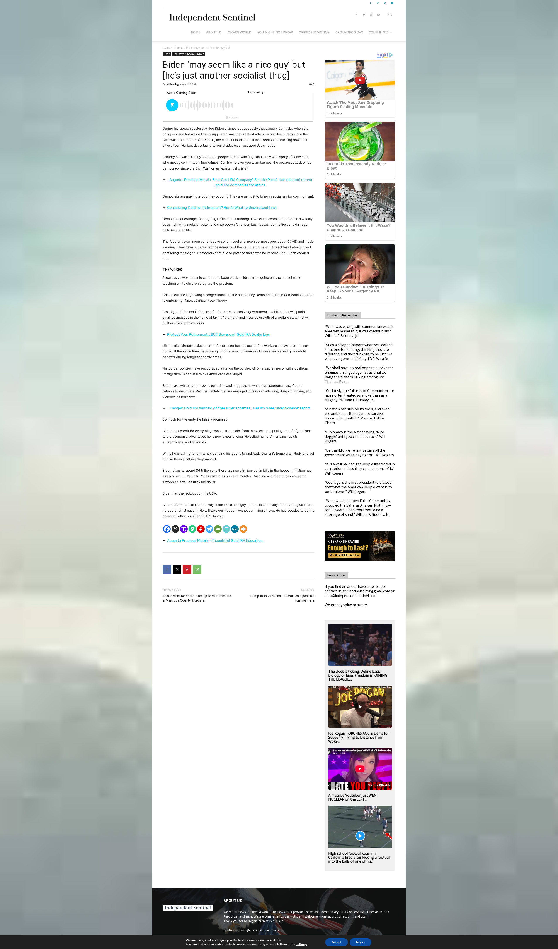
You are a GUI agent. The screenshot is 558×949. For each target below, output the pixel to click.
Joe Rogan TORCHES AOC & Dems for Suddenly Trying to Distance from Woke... (358, 737)
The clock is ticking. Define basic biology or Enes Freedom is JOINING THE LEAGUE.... (357, 675)
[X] (385, 3)
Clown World (239, 32)
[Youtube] (392, 3)
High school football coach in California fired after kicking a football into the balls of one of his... (359, 857)
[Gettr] (201, 529)
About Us (214, 32)
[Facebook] (370, 3)
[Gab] (192, 529)
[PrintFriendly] (226, 529)
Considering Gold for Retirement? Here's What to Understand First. (222, 207)
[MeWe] (235, 529)
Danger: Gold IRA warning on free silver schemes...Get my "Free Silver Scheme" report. (240, 408)
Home (195, 32)
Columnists (379, 32)
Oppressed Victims (314, 32)
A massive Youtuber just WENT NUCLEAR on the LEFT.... (353, 797)
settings (301, 944)
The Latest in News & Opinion (189, 53)
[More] (243, 529)
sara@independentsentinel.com (262, 930)
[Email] (218, 529)
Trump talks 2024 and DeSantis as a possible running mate (282, 598)
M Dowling (173, 84)
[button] (390, 15)
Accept (336, 942)
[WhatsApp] (197, 569)
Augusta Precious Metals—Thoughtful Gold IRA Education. (215, 540)
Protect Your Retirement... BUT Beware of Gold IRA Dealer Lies (218, 334)
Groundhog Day (349, 32)
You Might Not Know (275, 32)
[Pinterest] (377, 3)
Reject (360, 942)
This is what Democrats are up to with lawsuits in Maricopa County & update (197, 598)
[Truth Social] (184, 529)
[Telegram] (209, 529)
